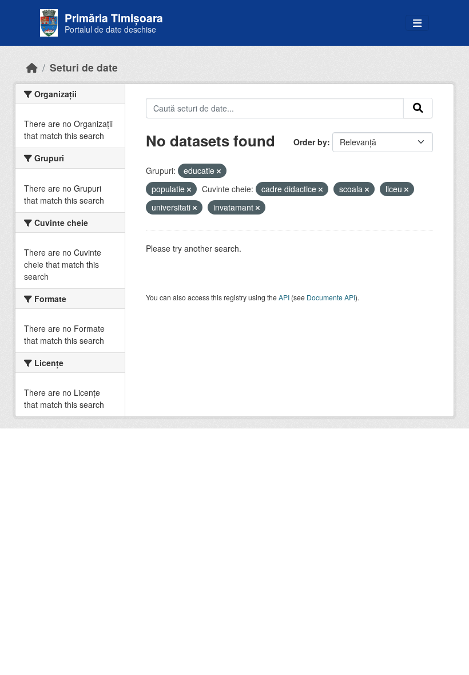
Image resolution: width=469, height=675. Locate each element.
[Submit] (418, 108)
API (284, 297)
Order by (310, 142)
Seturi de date (84, 67)
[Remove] (219, 171)
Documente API (331, 297)
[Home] (32, 67)
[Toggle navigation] (417, 23)
